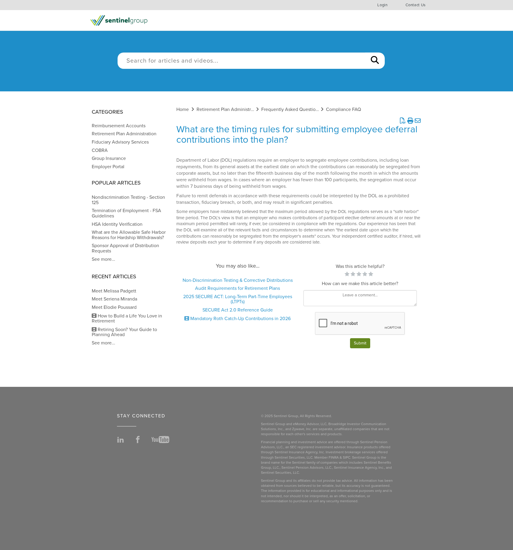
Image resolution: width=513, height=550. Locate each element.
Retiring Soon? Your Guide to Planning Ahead (124, 332)
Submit (360, 343)
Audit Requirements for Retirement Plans (237, 288)
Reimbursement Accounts (118, 126)
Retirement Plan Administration (124, 134)
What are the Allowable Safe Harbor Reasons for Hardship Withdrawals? (129, 235)
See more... (103, 259)
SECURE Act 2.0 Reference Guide (237, 310)
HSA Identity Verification (117, 224)
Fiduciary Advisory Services (120, 142)
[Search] (375, 61)
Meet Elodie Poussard (114, 307)
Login (382, 5)
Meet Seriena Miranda (114, 299)
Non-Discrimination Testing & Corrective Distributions (238, 280)
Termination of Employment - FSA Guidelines (126, 213)
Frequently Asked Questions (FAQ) (297, 109)
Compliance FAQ (343, 109)
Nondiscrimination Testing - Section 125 (128, 200)
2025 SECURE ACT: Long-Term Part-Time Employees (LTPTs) (237, 299)
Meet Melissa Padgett (114, 291)
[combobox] (241, 61)
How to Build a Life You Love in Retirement (127, 318)
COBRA (100, 150)
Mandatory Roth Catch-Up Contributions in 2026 (240, 319)
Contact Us (416, 5)
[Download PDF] (402, 121)
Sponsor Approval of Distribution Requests (125, 248)
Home (182, 109)
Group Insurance (109, 158)
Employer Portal (108, 167)
